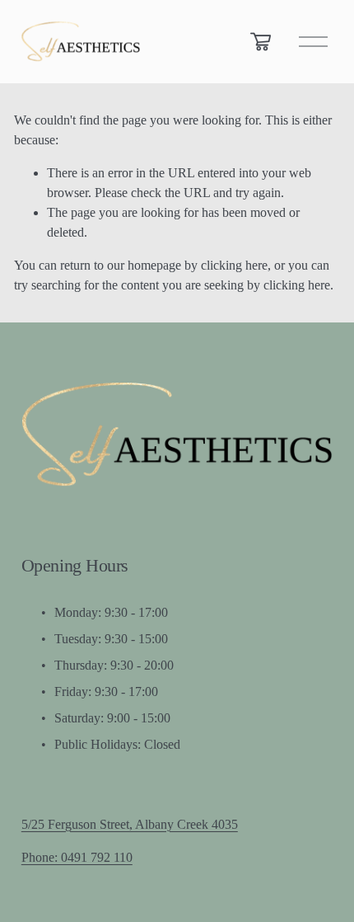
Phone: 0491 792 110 (77, 857)
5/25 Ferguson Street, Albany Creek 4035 (129, 824)
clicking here (234, 265)
